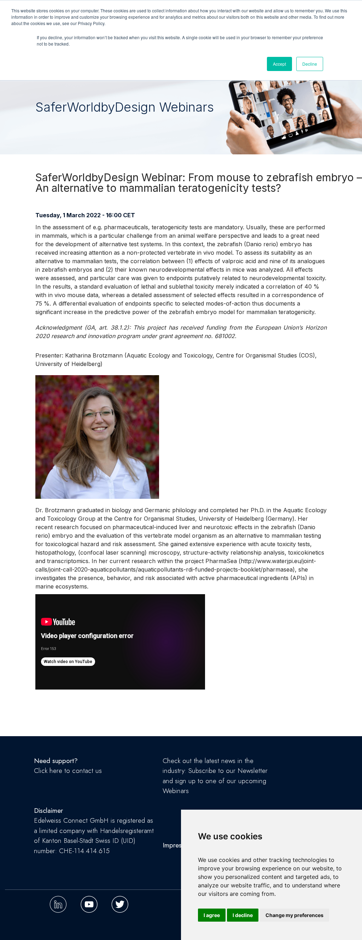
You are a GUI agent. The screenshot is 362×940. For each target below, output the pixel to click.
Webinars (176, 791)
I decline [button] (243, 915)
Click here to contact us (68, 770)
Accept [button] (279, 64)
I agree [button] (212, 915)
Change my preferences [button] (294, 915)
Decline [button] (309, 64)
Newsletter (253, 770)
